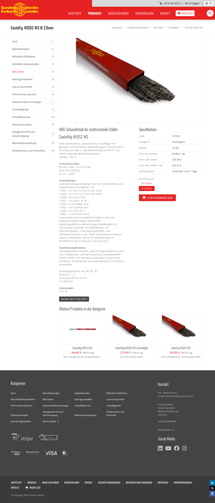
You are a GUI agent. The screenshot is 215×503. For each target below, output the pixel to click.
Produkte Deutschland (137, 27)
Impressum (163, 482)
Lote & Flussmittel (115, 399)
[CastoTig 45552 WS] (131, 80)
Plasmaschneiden (19, 415)
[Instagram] (184, 448)
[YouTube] (168, 448)
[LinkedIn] (160, 448)
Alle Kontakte (165, 429)
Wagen (187, 13)
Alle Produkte (50, 421)
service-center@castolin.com (179, 396)
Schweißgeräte (113, 405)
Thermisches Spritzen (21, 405)
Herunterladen (144, 13)
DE (210, 3)
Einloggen (194, 3)
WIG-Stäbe (158, 27)
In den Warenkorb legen (160, 198)
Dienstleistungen (118, 13)
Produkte (94, 13)
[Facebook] (176, 448)
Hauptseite (74, 13)
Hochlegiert (174, 27)
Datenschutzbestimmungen (139, 482)
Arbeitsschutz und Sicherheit (115, 413)
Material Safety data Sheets (74, 299)
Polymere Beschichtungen (56, 405)
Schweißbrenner (82, 405)
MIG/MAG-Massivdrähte (23, 399)
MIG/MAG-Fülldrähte (116, 393)
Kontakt (165, 13)
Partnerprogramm (183, 482)
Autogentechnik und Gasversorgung (53, 413)
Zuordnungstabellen (21, 421)
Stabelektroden (82, 393)
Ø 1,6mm (147, 183)
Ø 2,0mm (147, 188)
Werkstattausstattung (85, 415)
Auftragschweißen (83, 399)
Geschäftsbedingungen (109, 482)
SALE (13, 393)
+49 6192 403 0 (171, 3)
